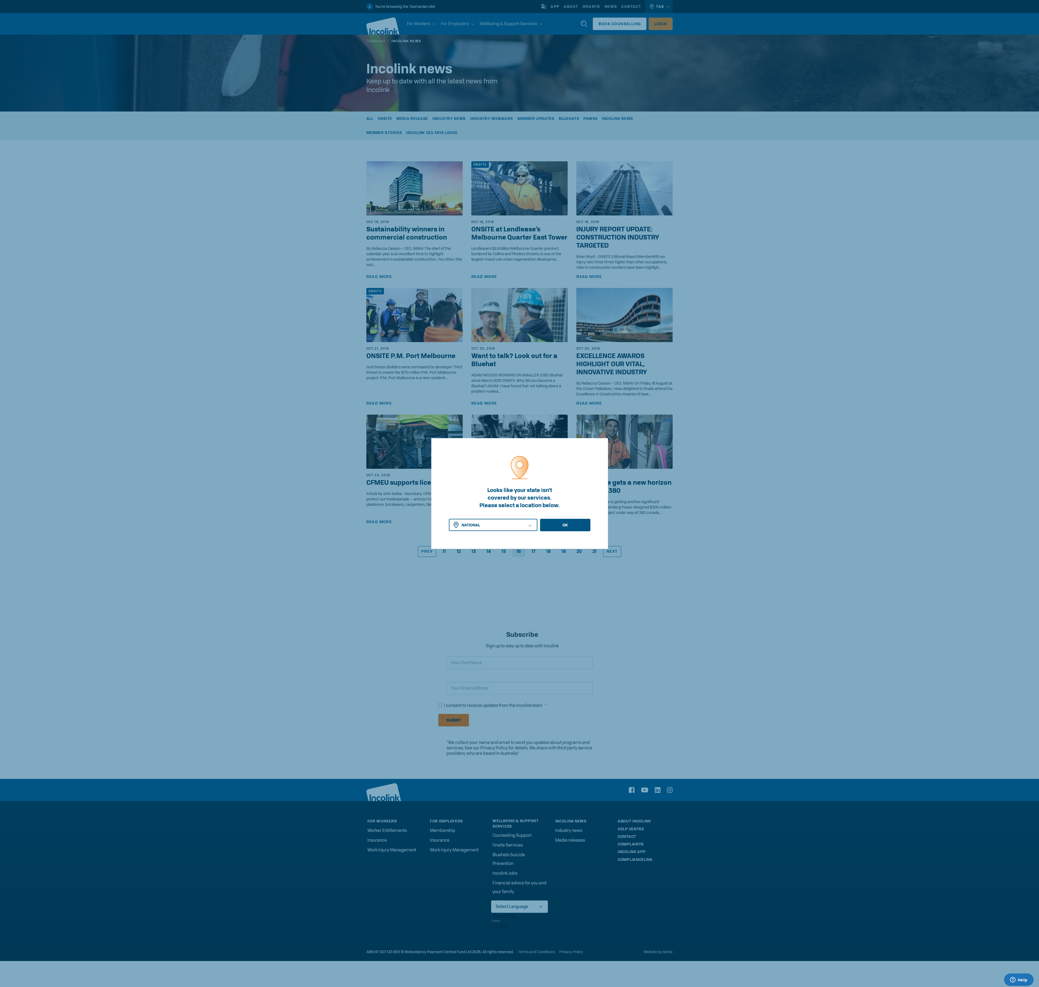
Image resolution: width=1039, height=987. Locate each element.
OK (565, 525)
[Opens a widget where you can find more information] (1019, 980)
